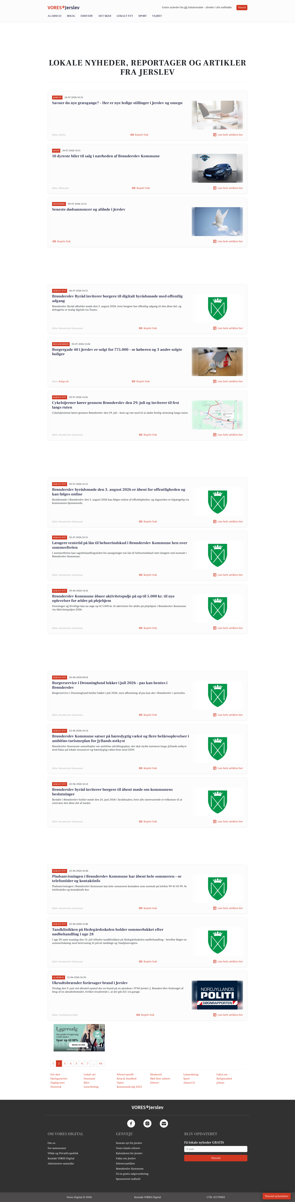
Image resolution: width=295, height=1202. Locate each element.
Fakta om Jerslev (126, 1158)
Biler (86, 1082)
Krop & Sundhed (126, 1078)
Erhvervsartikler (125, 1163)
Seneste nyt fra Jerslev (129, 1143)
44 (100, 1063)
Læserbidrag (91, 1087)
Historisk (55, 1087)
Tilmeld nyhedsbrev (277, 1196)
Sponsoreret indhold (128, 1179)
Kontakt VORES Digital (61, 1158)
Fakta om (222, 1074)
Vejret (157, 16)
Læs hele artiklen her (230, 134)
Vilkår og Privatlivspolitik (63, 1153)
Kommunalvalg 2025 (129, 1087)
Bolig (71, 16)
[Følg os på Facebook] (131, 1123)
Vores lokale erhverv (128, 1148)
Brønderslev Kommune (130, 1168)
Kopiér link (141, 134)
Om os (51, 1143)
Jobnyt (220, 1082)
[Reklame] (79, 1037)
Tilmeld (242, 7)
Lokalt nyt (125, 16)
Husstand (89, 1078)
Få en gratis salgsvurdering (132, 1174)
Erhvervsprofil (125, 1074)
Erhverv (87, 16)
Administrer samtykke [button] (61, 1163)
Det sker (105, 16)
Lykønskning (191, 1074)
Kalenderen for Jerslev (129, 1153)
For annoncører (57, 1148)
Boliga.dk (64, 381)
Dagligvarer (57, 1082)
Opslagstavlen (58, 1078)
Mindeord (156, 1074)
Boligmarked (224, 1078)
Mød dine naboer (160, 1078)
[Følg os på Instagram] (147, 1123)
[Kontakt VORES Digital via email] (164, 1123)
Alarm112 (54, 16)
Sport (142, 16)
